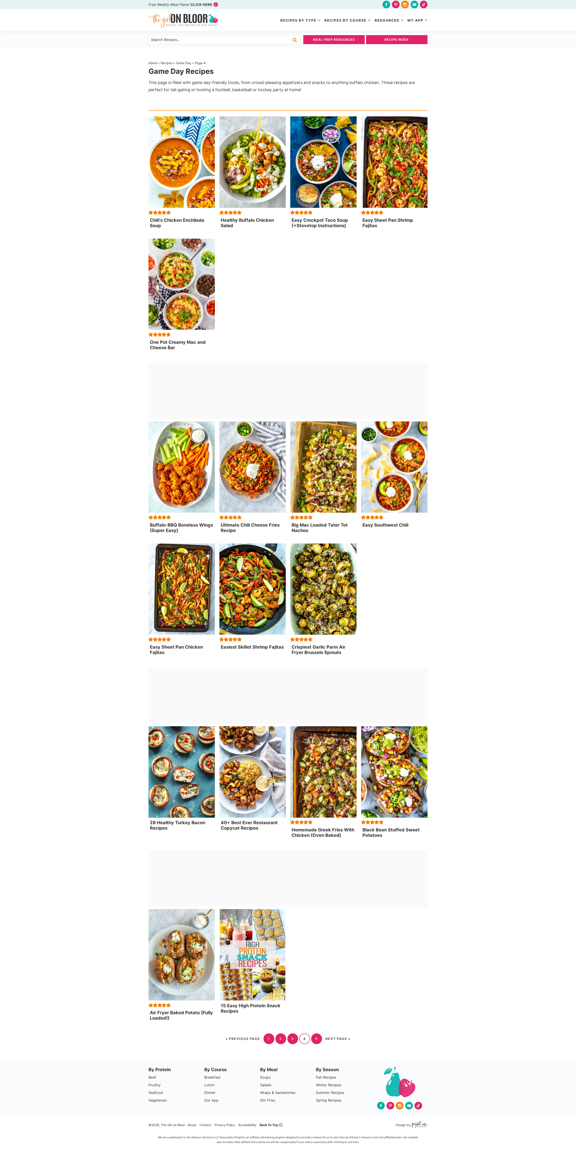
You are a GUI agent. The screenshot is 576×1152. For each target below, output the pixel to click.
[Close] (333, 510)
